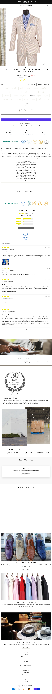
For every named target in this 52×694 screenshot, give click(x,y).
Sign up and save (26, 665)
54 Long (40, 99)
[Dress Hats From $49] (26, 626)
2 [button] (24, 329)
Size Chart (26, 661)
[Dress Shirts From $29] (26, 586)
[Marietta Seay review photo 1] (5, 262)
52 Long (33, 99)
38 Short (7, 88)
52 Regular (15, 95)
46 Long (12, 99)
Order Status (26, 672)
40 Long (39, 95)
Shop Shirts (26, 609)
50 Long (26, 99)
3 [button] (26, 329)
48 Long (19, 99)
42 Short (22, 88)
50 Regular (6, 95)
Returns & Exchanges (26, 656)
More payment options (26, 123)
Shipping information (26, 183)
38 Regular (44, 88)
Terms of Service (26, 674)
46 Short (36, 88)
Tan (26, 105)
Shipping (21, 76)
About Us (26, 652)
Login (26, 679)
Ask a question (26, 186)
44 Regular (26, 92)
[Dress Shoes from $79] (26, 547)
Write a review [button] (26, 228)
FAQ (26, 659)
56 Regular (32, 95)
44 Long (5, 99)
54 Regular (23, 95)
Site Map (26, 681)
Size (25, 84)
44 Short (29, 88)
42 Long (46, 95)
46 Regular (34, 92)
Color (26, 103)
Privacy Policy (26, 677)
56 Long (46, 99)
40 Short (14, 88)
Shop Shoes (26, 569)
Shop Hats (26, 647)
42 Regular (18, 92)
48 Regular (43, 92)
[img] (5, 247)
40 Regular (9, 92)
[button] (23, 80)
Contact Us (26, 670)
